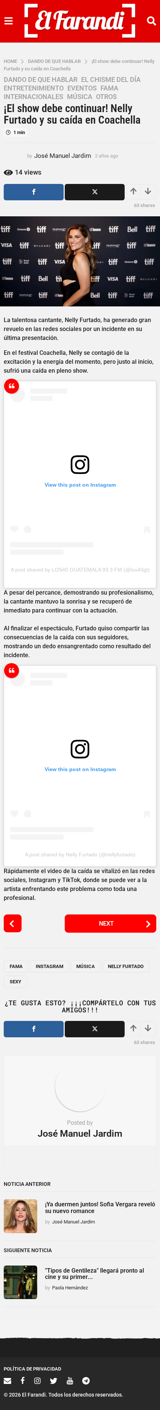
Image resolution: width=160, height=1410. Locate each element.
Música (79, 97)
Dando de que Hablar (40, 79)
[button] (8, 21)
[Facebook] (22, 1380)
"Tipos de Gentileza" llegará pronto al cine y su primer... (94, 1273)
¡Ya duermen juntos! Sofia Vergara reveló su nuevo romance (100, 1207)
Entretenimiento (34, 88)
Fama (109, 88)
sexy (15, 981)
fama (16, 966)
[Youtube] (70, 1380)
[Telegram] (86, 1380)
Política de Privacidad (32, 1369)
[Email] (7, 1380)
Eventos (82, 88)
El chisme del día (111, 79)
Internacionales (33, 97)
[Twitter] (53, 1380)
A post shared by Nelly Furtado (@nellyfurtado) (80, 854)
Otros (106, 97)
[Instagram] (37, 1380)
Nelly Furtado (126, 966)
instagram (49, 966)
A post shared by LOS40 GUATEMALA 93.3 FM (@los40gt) (80, 570)
